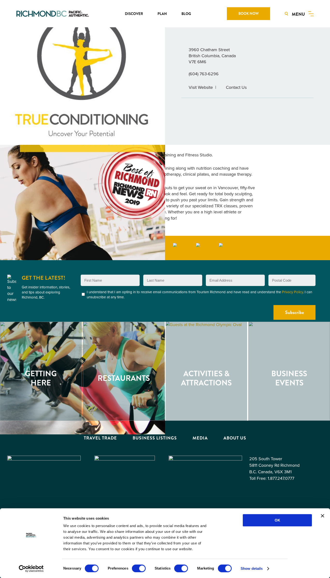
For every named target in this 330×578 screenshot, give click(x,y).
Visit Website (201, 87)
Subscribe (294, 312)
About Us (234, 438)
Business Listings (155, 438)
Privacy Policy (292, 292)
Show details (252, 568)
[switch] (139, 568)
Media (200, 438)
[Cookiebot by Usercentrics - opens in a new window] (31, 568)
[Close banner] (322, 515)
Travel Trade (100, 438)
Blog (186, 13)
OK (277, 520)
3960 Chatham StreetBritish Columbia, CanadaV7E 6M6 (212, 56)
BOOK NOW (248, 13)
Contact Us (236, 87)
